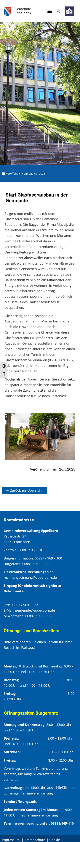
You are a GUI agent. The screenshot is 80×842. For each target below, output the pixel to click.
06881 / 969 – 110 (35, 564)
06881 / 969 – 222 (24, 605)
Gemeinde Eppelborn (23, 11)
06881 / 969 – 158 (38, 616)
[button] (49, 11)
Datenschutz (35, 840)
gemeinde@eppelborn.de (35, 610)
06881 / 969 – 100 (48, 558)
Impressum (11, 840)
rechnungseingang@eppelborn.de (30, 577)
